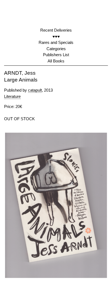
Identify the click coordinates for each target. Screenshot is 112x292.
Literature (12, 96)
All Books (56, 61)
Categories (56, 48)
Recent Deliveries (56, 30)
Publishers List (56, 54)
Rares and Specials (56, 42)
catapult (35, 90)
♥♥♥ (56, 36)
